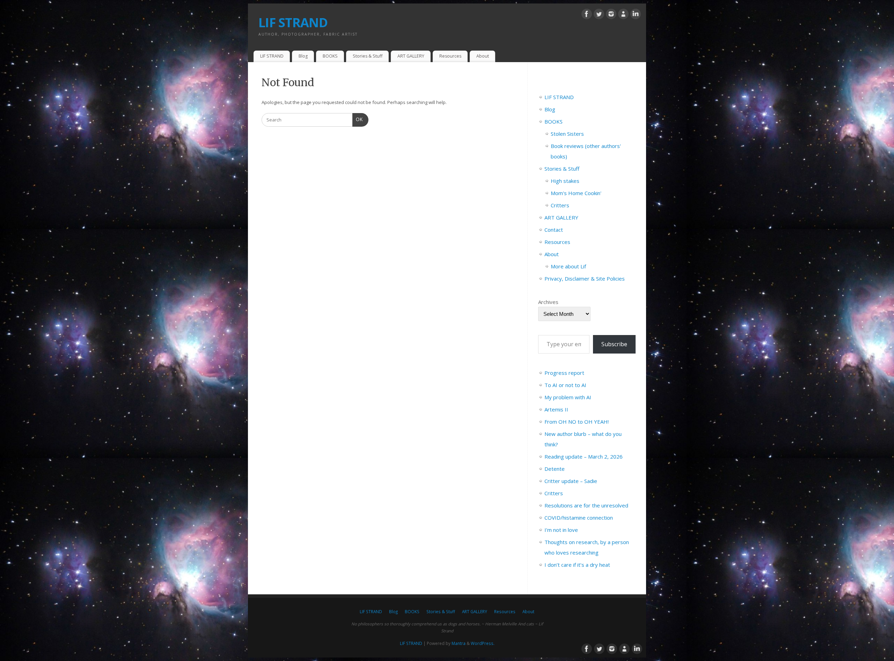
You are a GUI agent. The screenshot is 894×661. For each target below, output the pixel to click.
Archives (548, 301)
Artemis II (556, 409)
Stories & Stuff (367, 56)
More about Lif (568, 266)
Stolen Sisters (567, 133)
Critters (560, 205)
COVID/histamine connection (578, 517)
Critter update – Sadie (570, 480)
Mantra (459, 643)
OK (357, 119)
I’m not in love (561, 529)
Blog (303, 56)
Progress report (564, 372)
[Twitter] (599, 15)
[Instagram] (611, 15)
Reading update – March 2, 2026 (583, 456)
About (482, 56)
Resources (450, 56)
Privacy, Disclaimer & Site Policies (584, 278)
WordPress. (482, 643)
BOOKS (330, 56)
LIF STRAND (293, 22)
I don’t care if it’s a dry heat (577, 564)
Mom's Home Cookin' (576, 193)
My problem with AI (567, 397)
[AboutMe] (623, 15)
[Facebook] (586, 15)
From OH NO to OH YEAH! (576, 421)
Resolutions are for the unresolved (586, 505)
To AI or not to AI (565, 384)
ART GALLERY (410, 56)
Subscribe (614, 344)
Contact (553, 229)
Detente (554, 468)
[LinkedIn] (635, 15)
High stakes (565, 180)
